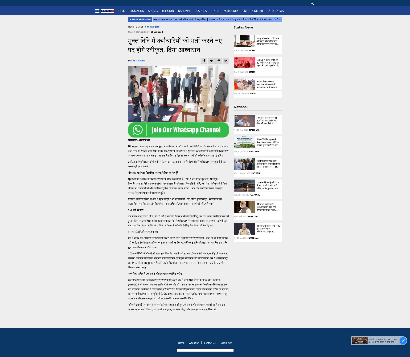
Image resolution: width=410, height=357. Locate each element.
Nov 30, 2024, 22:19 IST (139, 32)
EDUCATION (137, 11)
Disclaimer (226, 342)
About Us (194, 342)
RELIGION (168, 11)
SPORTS (153, 11)
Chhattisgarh (152, 26)
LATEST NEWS (275, 11)
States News (244, 27)
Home (131, 26)
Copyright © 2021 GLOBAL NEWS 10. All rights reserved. (205, 350)
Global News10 (138, 60)
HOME (121, 11)
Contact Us (210, 342)
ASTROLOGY (231, 11)
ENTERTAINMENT (253, 11)
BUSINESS (201, 11)
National (241, 107)
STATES (215, 11)
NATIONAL (184, 11)
